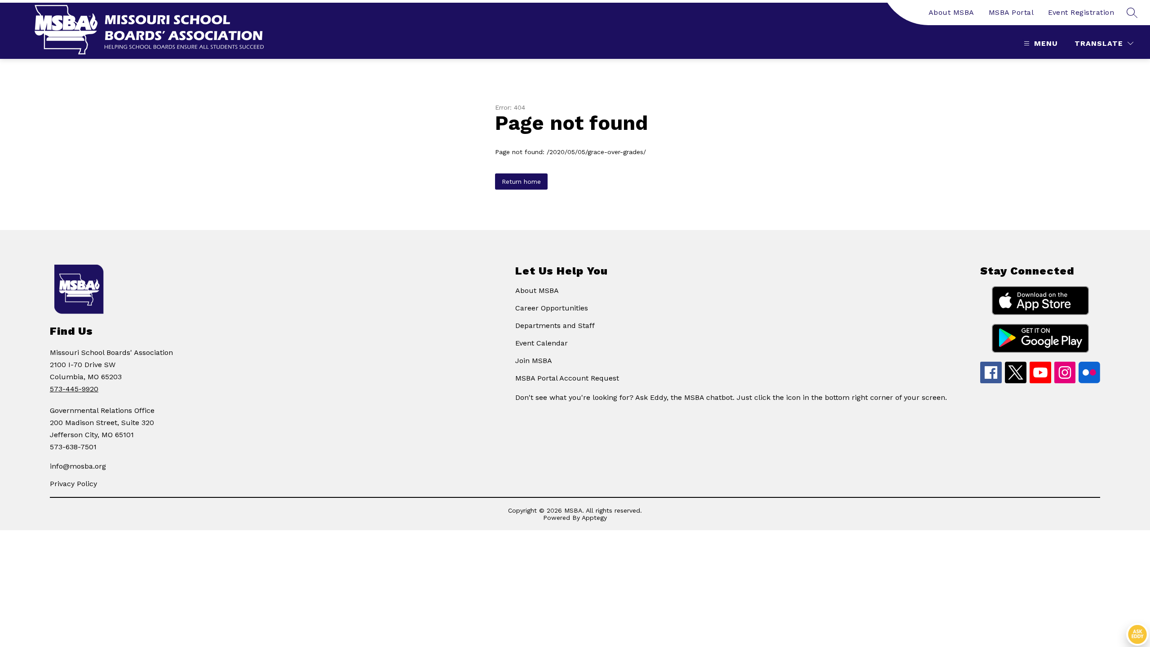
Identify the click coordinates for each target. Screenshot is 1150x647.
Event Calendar (541, 343)
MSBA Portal (1011, 12)
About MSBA (951, 12)
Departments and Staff (555, 325)
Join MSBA (533, 360)
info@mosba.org (78, 466)
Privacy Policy (73, 483)
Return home (521, 181)
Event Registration (1081, 12)
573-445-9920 (74, 389)
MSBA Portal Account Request (567, 378)
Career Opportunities (551, 308)
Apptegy (594, 517)
